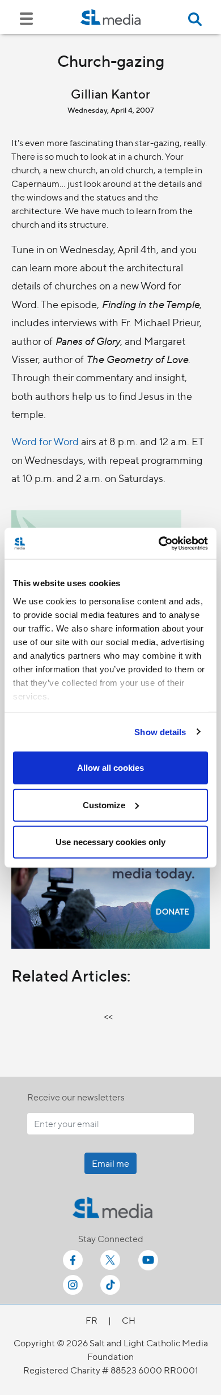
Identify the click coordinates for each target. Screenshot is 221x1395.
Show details (160, 731)
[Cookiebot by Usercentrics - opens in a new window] (159, 543)
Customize (104, 804)
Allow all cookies (110, 768)
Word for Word (45, 440)
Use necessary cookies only (110, 842)
